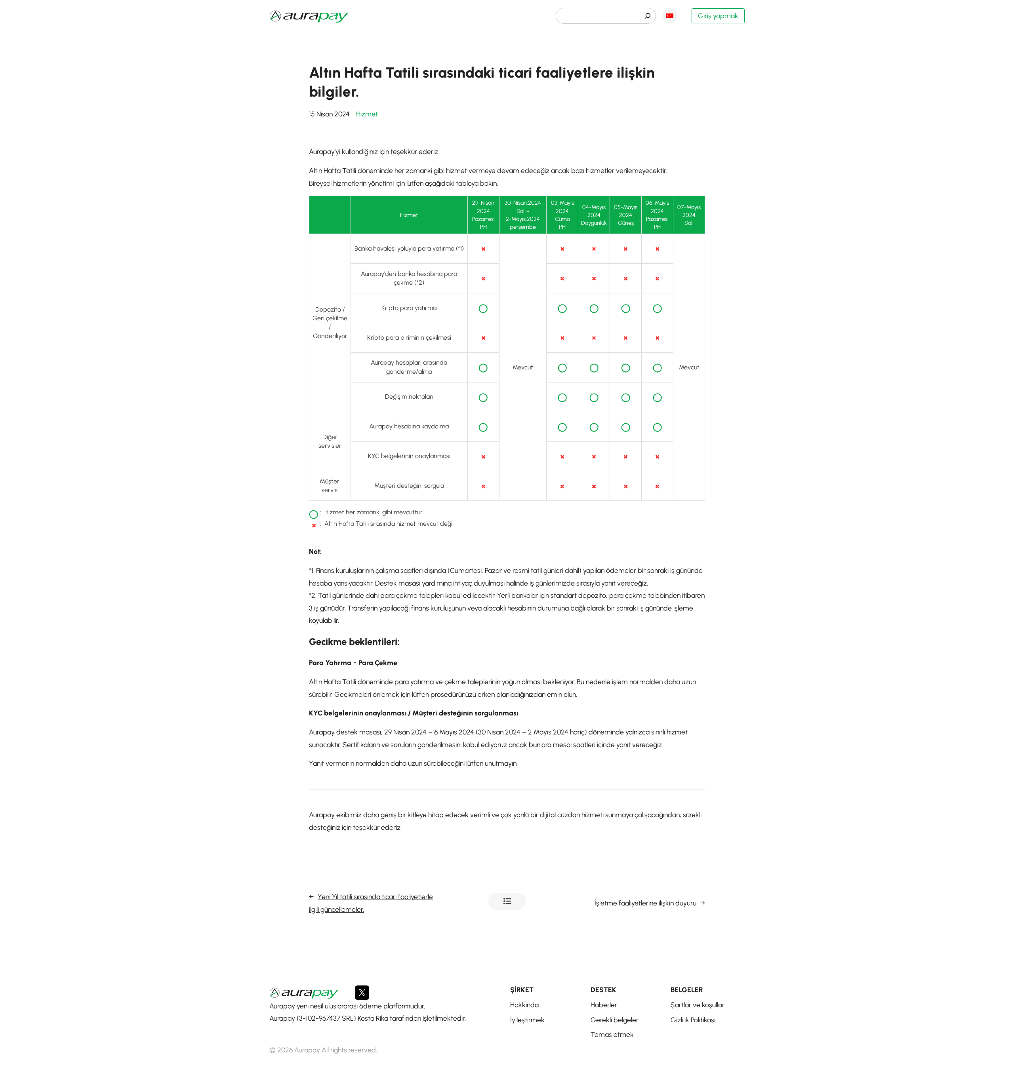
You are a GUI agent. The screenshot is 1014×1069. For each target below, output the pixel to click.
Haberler (507, 901)
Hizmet (367, 114)
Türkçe (669, 15)
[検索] (648, 15)
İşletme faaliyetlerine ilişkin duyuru (645, 903)
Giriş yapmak (718, 15)
